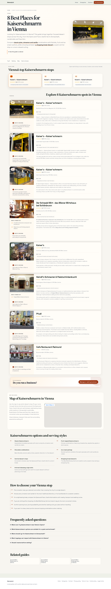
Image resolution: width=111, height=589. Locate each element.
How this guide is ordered (16, 51)
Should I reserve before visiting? (22, 542)
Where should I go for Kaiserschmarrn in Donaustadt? (28, 534)
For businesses (99, 2)
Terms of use (85, 581)
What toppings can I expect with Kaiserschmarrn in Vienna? (30, 538)
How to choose (25, 61)
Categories (83, 2)
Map (18, 61)
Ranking (14, 61)
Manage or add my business (88, 382)
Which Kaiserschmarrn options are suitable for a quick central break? (33, 529)
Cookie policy (93, 581)
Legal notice (100, 581)
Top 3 (8, 61)
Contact (90, 2)
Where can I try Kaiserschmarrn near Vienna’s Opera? (28, 525)
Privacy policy (77, 581)
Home (76, 2)
